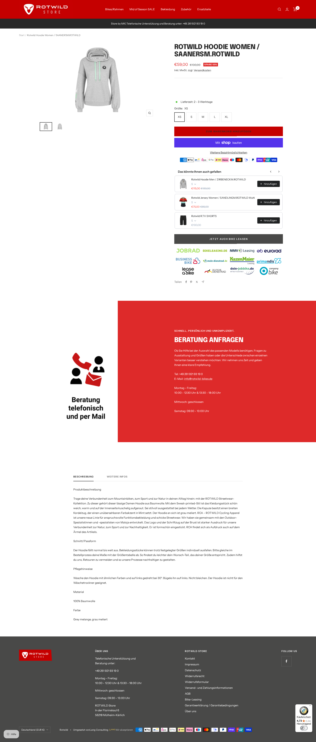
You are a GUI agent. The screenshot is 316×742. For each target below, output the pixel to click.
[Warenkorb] (295, 9)
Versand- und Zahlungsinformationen (209, 687)
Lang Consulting (99, 729)
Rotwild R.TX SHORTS (204, 216)
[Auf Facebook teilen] (186, 282)
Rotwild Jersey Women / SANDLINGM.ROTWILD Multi (223, 197)
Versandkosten (202, 70)
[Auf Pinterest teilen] (191, 282)
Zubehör (186, 9)
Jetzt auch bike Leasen (229, 238)
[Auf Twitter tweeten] (196, 282)
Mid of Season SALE (142, 9)
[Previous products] (271, 171)
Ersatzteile (204, 9)
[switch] (304, 728)
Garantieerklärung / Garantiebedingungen (211, 705)
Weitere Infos (117, 476)
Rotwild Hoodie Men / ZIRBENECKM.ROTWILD (218, 179)
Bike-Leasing (193, 699)
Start (22, 35)
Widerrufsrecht (194, 676)
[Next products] (279, 171)
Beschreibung (83, 476)
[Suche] (279, 9)
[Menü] (310, 706)
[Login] (287, 9)
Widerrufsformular (197, 682)
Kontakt (190, 658)
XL (226, 117)
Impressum (192, 664)
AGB (188, 693)
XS (179, 117)
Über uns (190, 711)
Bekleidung (168, 9)
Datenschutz (193, 670)
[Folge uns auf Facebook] (286, 661)
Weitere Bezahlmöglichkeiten (228, 152)
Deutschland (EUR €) (33, 729)
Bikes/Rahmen (114, 9)
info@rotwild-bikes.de (198, 379)
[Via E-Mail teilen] (203, 282)
